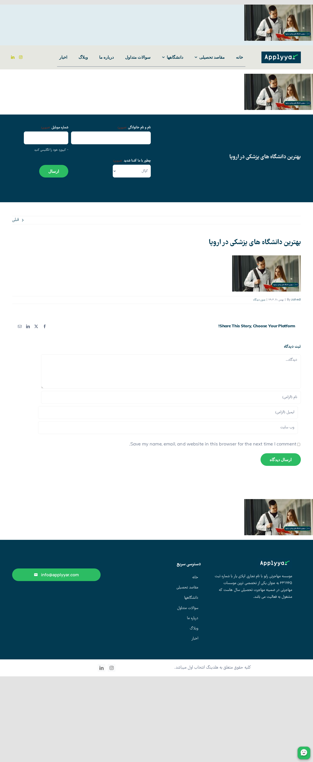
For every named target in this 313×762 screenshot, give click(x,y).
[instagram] (20, 57)
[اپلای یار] (281, 54)
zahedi (296, 300)
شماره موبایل (54, 127)
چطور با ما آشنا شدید (132, 160)
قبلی (15, 220)
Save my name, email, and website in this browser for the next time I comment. (212, 445)
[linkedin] (12, 57)
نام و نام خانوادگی (134, 127)
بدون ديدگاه (259, 300)
